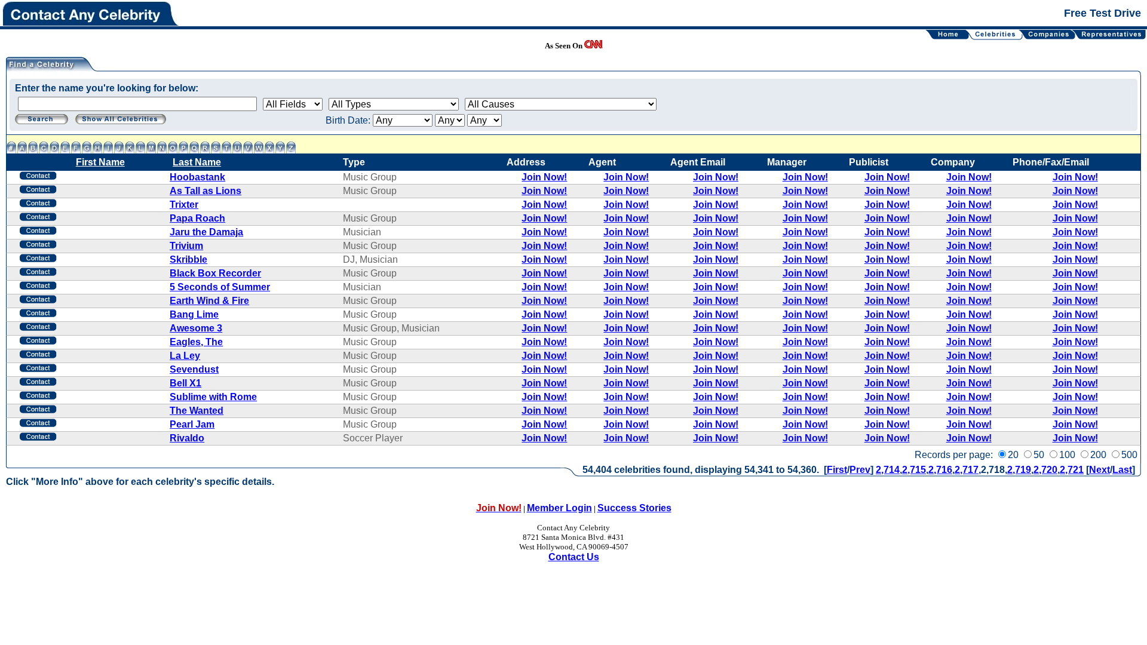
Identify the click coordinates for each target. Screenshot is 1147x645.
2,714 (888, 470)
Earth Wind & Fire (209, 301)
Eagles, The (196, 342)
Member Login (559, 508)
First (837, 470)
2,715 (914, 470)
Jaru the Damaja (206, 232)
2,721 (1072, 470)
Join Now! (544, 177)
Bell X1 (185, 383)
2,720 (1045, 470)
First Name (100, 162)
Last (1122, 470)
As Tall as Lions (205, 191)
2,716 (940, 470)
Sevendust (194, 369)
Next (1099, 470)
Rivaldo (187, 438)
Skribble (188, 259)
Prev (859, 470)
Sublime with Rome (213, 397)
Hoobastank (197, 177)
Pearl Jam (192, 424)
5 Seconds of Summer (220, 287)
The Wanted (196, 411)
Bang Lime (194, 314)
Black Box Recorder (215, 273)
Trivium (186, 246)
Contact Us (573, 557)
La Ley (185, 356)
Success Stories (634, 508)
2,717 (967, 470)
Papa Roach (197, 218)
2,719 (1019, 470)
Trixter (184, 204)
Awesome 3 (196, 328)
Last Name (197, 162)
